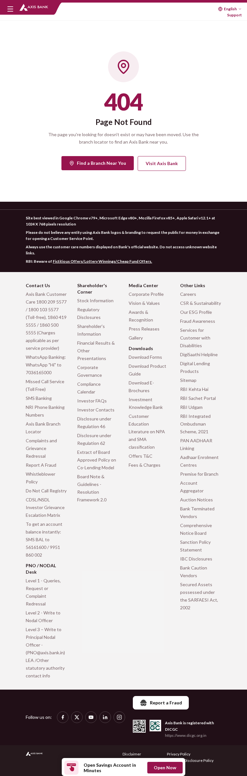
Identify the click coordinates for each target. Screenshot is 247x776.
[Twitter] (77, 717)
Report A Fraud (41, 465)
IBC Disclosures (196, 558)
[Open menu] (10, 9)
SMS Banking (39, 398)
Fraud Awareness (197, 321)
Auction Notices (196, 499)
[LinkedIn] (105, 717)
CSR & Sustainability (200, 303)
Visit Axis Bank (162, 163)
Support (234, 15)
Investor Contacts (95, 409)
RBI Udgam (191, 407)
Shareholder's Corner (92, 289)
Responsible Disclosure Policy (188, 760)
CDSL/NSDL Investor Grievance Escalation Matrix (45, 507)
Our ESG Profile (196, 312)
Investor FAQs (92, 400)
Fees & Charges (144, 465)
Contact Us (38, 285)
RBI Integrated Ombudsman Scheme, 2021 (195, 423)
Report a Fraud (166, 702)
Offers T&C (140, 456)
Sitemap (188, 380)
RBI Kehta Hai (194, 389)
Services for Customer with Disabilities (195, 337)
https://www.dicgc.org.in (185, 735)
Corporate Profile (146, 294)
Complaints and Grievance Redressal (41, 448)
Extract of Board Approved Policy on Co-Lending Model (96, 459)
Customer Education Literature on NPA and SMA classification (147, 431)
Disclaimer (132, 754)
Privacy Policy (178, 754)
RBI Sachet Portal (198, 398)
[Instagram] (119, 717)
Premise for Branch (199, 474)
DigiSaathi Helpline (199, 354)
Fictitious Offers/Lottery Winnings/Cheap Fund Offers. (102, 261)
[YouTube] (91, 717)
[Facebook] (63, 717)
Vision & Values (144, 303)
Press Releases (144, 328)
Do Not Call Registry (46, 490)
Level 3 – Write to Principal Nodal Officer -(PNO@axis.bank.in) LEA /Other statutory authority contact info (45, 652)
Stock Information (95, 300)
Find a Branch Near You (101, 163)
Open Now (165, 767)
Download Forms (145, 357)
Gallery (136, 337)
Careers (188, 294)
